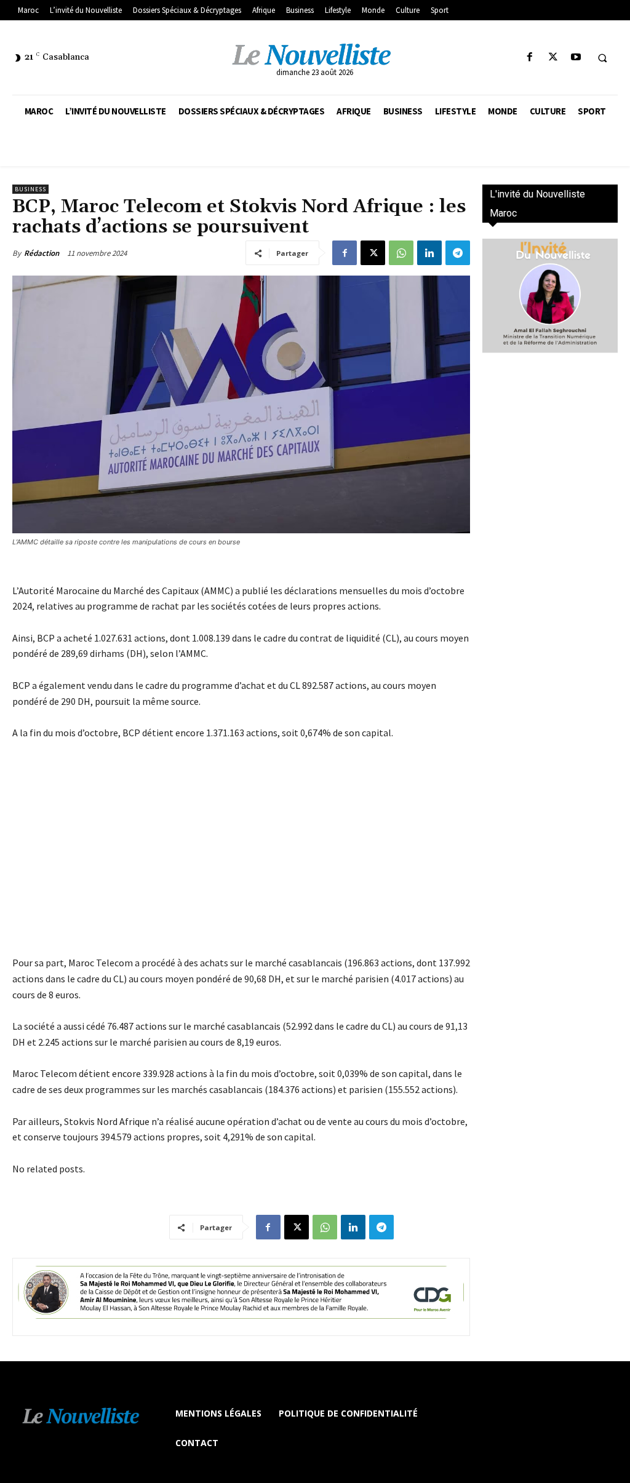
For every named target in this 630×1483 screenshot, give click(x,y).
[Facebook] (530, 57)
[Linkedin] (429, 253)
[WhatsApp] (401, 253)
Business (30, 189)
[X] (552, 57)
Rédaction (41, 253)
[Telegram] (457, 253)
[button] (602, 57)
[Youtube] (575, 57)
